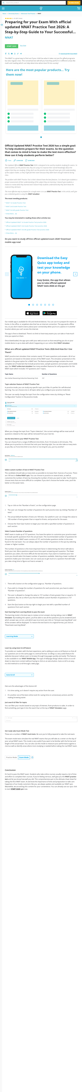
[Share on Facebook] (6, 54)
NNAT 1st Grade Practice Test (16, 203)
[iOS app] (32, 313)
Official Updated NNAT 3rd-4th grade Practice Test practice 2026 (27, 230)
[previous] (7, 274)
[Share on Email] (12, 54)
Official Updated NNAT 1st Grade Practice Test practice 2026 (26, 222)
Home (4, 13)
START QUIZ (11, 46)
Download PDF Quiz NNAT (68, 54)
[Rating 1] (5, 18)
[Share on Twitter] (9, 54)
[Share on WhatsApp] (15, 54)
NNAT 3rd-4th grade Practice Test (17, 210)
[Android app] (49, 313)
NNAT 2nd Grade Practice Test (16, 206)
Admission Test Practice (28, 13)
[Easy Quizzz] (41, 8)
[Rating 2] (7, 18)
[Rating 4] (10, 18)
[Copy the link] (18, 54)
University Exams (13, 13)
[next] (75, 274)
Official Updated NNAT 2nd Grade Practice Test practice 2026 (26, 226)
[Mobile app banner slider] (29, 305)
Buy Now (23, 45)
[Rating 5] (12, 18)
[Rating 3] (9, 18)
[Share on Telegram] (21, 54)
